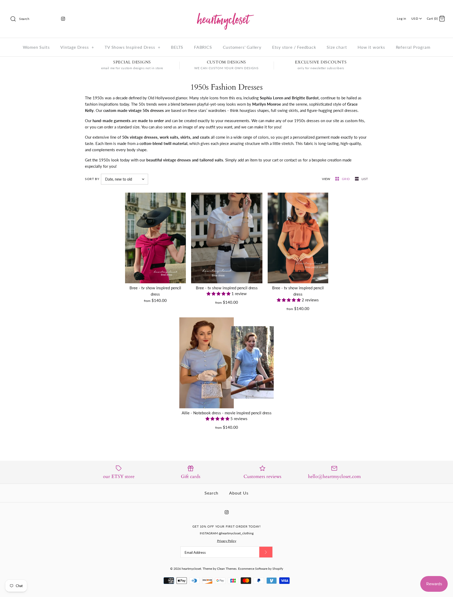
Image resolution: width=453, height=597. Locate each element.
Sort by (92, 179)
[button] (219, 293)
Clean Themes (226, 569)
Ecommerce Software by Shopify (260, 569)
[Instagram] (63, 19)
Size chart (337, 47)
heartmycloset (191, 569)
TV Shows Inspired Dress (132, 47)
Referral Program (413, 47)
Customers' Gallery (242, 47)
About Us (238, 492)
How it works (371, 47)
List (365, 179)
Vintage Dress (77, 47)
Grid (346, 179)
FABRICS (203, 47)
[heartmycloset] (226, 8)
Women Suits (36, 47)
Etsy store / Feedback (294, 47)
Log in (401, 18)
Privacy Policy (226, 541)
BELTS (177, 47)
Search (211, 492)
